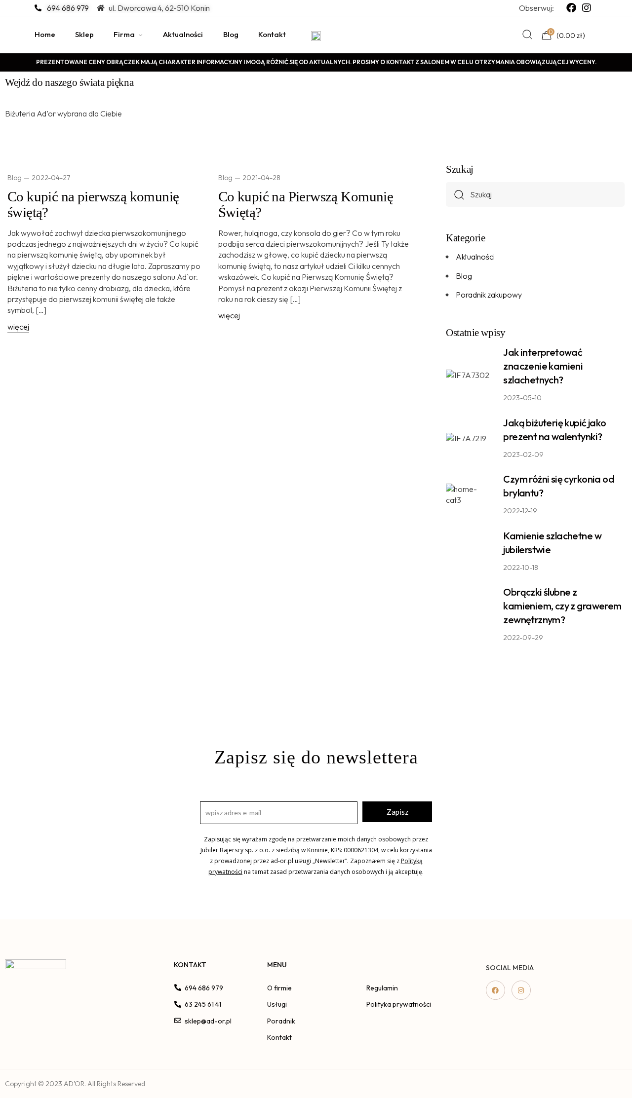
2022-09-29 (523, 637)
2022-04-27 (51, 177)
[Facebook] (495, 990)
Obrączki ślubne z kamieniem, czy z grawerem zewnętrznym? (562, 606)
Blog (14, 177)
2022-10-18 (520, 567)
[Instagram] (521, 990)
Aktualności (475, 257)
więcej (18, 327)
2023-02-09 (523, 454)
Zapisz (397, 811)
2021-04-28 (261, 177)
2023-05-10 (522, 397)
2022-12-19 (520, 510)
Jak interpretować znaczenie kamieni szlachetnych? (543, 366)
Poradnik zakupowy (489, 295)
